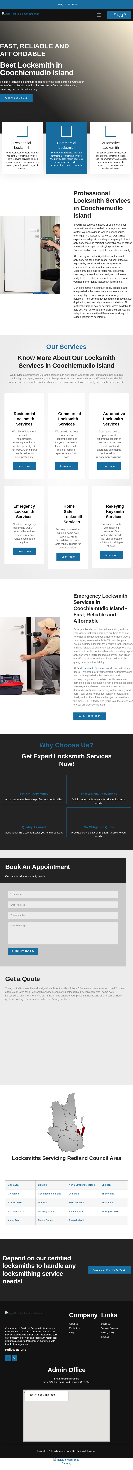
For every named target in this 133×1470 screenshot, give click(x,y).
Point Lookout (76, 1202)
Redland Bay (76, 1211)
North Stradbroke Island (82, 1185)
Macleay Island (46, 1211)
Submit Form (23, 951)
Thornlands (108, 1202)
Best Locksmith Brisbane (91, 668)
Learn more (24, 466)
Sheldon (106, 1185)
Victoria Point (15, 1202)
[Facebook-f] (8, 1358)
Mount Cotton (45, 1220)
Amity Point (14, 1220)
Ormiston (74, 1193)
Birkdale (42, 1185)
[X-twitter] (14, 1358)
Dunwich (42, 1202)
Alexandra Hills (16, 1211)
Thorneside (108, 1193)
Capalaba (13, 1185)
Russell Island (76, 1220)
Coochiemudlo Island (49, 1193)
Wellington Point (110, 1211)
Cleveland (13, 1193)
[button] (99, 15)
